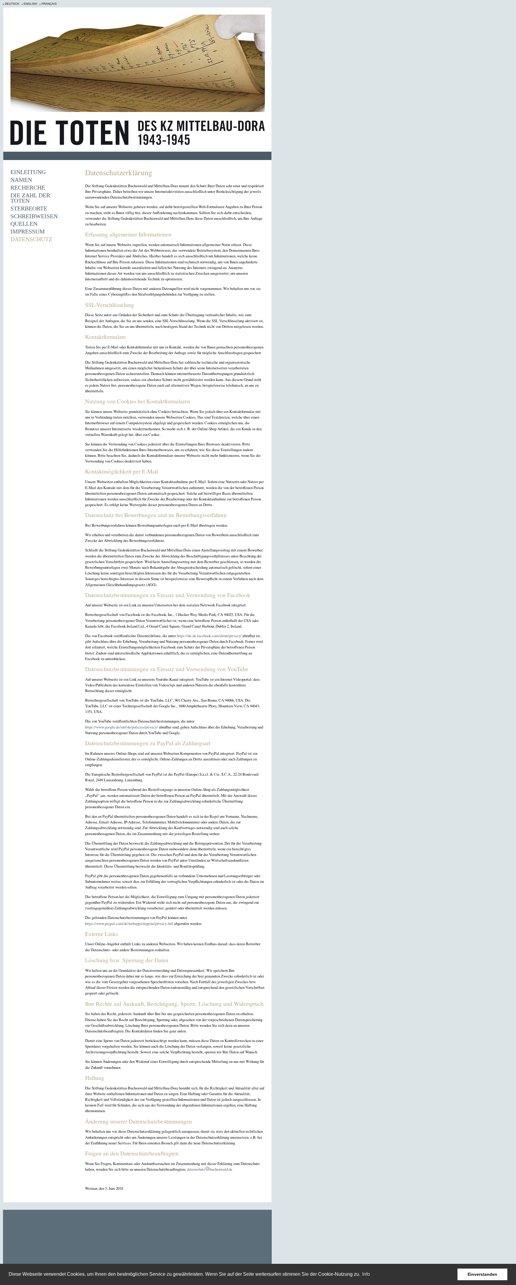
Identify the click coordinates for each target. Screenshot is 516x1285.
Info (366, 1274)
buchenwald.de (221, 1169)
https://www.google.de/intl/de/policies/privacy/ (121, 727)
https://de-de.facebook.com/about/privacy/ (209, 635)
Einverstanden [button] (482, 1274)
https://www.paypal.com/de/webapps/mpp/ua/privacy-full (129, 923)
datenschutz (196, 1169)
